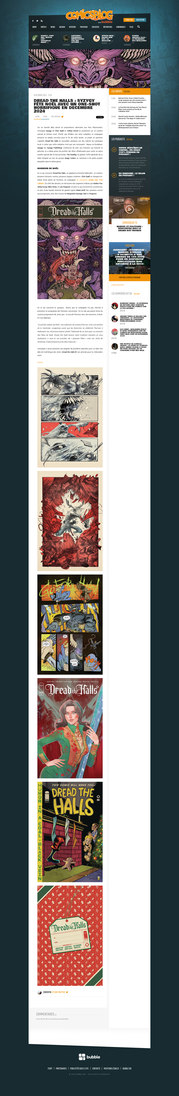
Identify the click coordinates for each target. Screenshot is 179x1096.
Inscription (140, 20)
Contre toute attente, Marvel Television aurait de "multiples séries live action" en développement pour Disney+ (128, 125)
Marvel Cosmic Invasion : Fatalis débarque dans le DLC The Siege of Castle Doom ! (129, 117)
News (53, 27)
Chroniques (120, 27)
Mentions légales (111, 1068)
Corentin (47, 992)
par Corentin (55, 116)
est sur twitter (58, 992)
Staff (50, 1068)
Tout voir (127, 91)
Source (40, 362)
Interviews (107, 27)
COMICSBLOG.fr (117, 285)
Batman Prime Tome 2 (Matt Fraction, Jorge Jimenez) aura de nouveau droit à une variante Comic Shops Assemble (128, 100)
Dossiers (95, 27)
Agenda (62, 27)
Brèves (44, 27)
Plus (131, 27)
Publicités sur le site (79, 1068)
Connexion (129, 20)
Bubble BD (127, 1068)
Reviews (72, 27)
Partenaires (61, 1068)
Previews (84, 27)
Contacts (96, 1068)
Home (35, 27)
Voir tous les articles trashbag (129, 277)
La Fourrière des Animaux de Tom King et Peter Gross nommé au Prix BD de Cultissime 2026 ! (128, 109)
